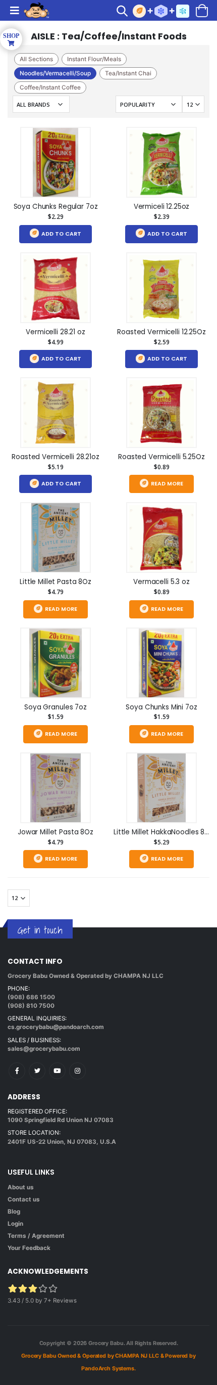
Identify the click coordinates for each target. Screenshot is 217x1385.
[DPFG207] (55, 787)
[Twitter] (37, 1070)
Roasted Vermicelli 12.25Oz (161, 332)
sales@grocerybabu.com (44, 1048)
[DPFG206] (55, 537)
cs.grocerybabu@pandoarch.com (56, 1027)
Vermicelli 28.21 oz (55, 332)
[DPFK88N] (55, 287)
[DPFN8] (161, 287)
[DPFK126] (55, 162)
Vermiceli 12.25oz (162, 206)
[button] (125, 12)
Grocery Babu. (106, 1343)
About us (21, 1187)
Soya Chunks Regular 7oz (56, 206)
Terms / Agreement (36, 1235)
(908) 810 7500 (31, 1005)
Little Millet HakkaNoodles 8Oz (163, 832)
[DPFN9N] (55, 412)
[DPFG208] (161, 787)
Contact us (24, 1199)
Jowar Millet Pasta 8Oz (55, 832)
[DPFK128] (55, 663)
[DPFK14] (161, 162)
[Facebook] (17, 1070)
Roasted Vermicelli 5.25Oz (161, 457)
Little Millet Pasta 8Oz (55, 582)
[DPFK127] (161, 663)
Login (15, 1223)
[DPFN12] (161, 412)
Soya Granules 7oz (55, 707)
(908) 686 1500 (31, 997)
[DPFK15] (161, 537)
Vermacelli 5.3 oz (161, 582)
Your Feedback (29, 1248)
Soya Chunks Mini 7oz (161, 707)
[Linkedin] (57, 1070)
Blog (14, 1211)
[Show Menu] (14, 10)
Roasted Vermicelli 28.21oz (55, 457)
